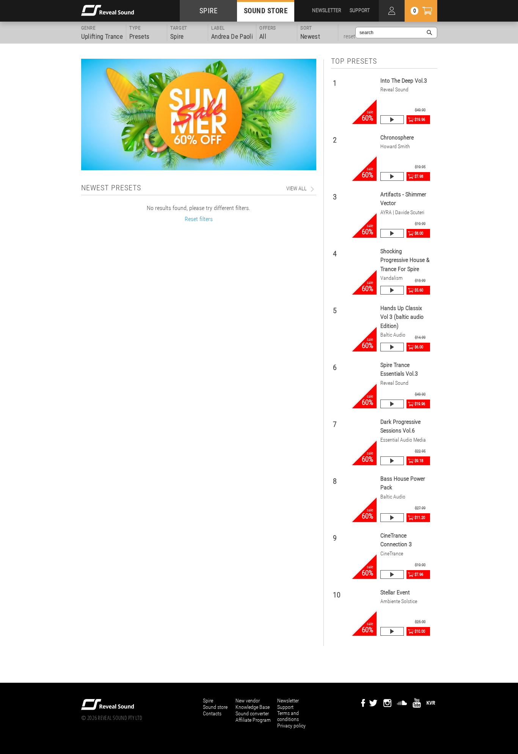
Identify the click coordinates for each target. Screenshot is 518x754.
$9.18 (418, 460)
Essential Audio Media (403, 440)
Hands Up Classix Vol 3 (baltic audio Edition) (402, 316)
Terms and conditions (288, 716)
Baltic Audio (392, 335)
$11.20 (419, 517)
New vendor (247, 701)
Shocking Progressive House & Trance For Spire (405, 260)
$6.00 (418, 347)
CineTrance (391, 553)
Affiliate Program (253, 720)
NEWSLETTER (326, 10)
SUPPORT (360, 10)
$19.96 (419, 119)
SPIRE (208, 10)
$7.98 (418, 176)
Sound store (215, 707)
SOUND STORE (266, 10)
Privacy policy (291, 726)
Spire (208, 701)
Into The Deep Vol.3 (403, 80)
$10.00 (419, 631)
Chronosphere (397, 137)
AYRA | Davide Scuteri (402, 212)
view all (296, 188)
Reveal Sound (394, 89)
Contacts (212, 713)
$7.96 (418, 574)
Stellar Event (395, 592)
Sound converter (252, 713)
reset (349, 36)
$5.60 (418, 290)
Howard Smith (395, 146)
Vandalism (391, 278)
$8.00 (418, 233)
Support (285, 707)
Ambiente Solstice (398, 601)
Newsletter (288, 701)
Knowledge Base (252, 707)
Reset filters (199, 219)
